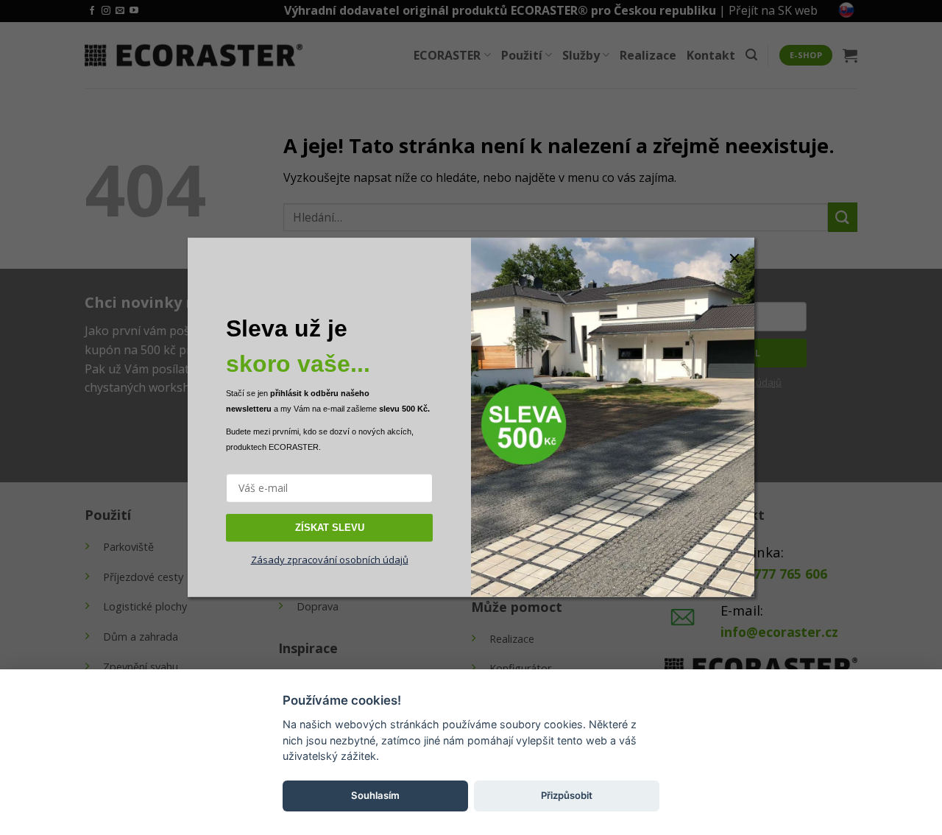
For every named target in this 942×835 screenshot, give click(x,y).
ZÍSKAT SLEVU (329, 526)
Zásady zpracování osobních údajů (329, 559)
